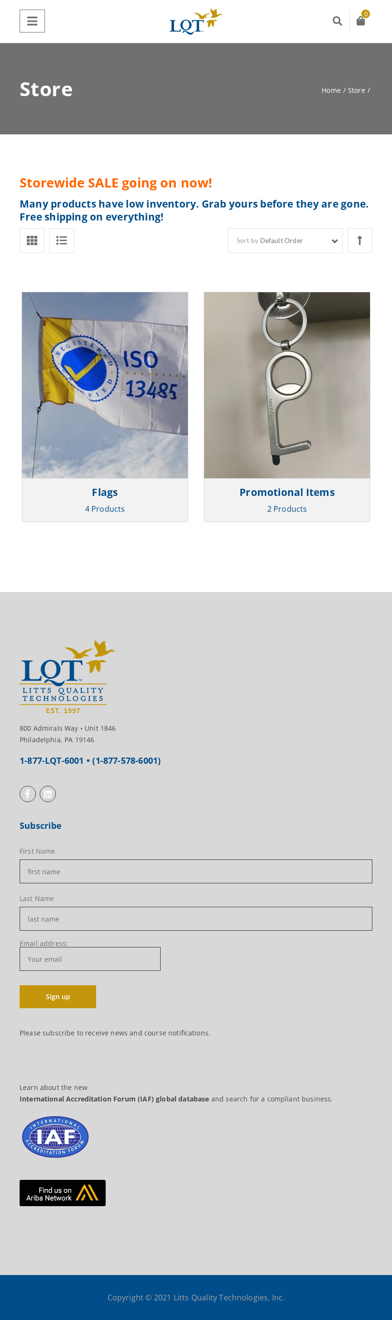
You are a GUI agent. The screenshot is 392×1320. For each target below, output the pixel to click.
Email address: (44, 944)
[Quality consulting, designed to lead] (196, 21)
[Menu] (32, 21)
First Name (37, 851)
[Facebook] (27, 794)
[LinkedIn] (47, 794)
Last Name (37, 898)
